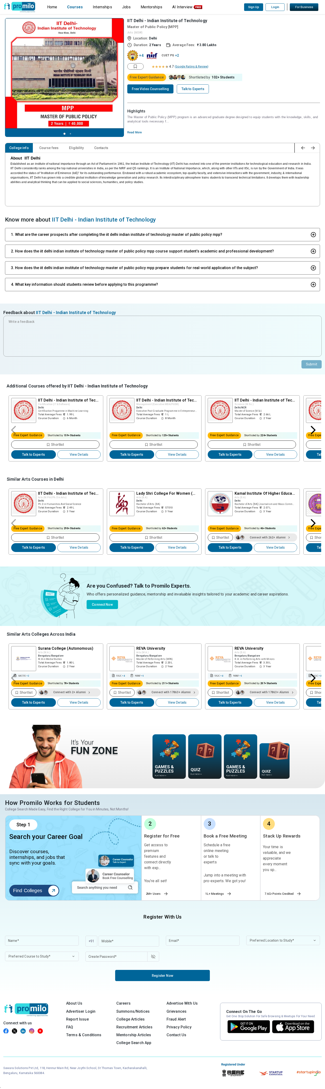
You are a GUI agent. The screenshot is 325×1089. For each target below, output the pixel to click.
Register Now (162, 976)
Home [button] (52, 7)
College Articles (130, 1019)
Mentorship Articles (133, 1035)
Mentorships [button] (151, 7)
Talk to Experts (33, 454)
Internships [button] (102, 7)
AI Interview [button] (182, 7)
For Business (304, 7)
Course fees (49, 148)
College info (19, 148)
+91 (91, 941)
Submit (311, 364)
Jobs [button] (126, 7)
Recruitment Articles (134, 1027)
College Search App (134, 1043)
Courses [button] (75, 7)
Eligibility (76, 148)
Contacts (101, 148)
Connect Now (102, 604)
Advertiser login (80, 1011)
